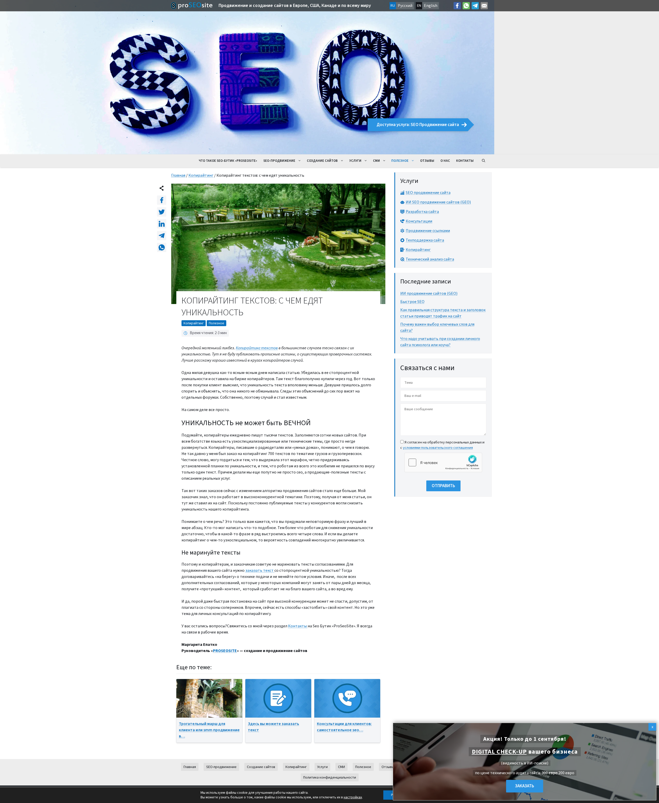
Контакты (465, 160)
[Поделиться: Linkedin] (161, 223)
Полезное (400, 160)
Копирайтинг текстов (257, 348)
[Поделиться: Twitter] (161, 212)
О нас (445, 160)
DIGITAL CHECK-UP (499, 751)
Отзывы (427, 160)
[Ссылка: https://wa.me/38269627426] (466, 5)
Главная (178, 175)
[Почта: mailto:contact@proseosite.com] (484, 5)
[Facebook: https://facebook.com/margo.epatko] (457, 5)
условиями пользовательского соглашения (438, 447)
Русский (405, 5)
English (430, 5)
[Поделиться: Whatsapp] (161, 247)
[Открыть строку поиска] (483, 160)
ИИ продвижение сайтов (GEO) (428, 293)
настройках (353, 797)
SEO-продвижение (279, 160)
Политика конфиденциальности (329, 777)
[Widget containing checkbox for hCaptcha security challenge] (443, 462)
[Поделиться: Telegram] (161, 235)
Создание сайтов (322, 160)
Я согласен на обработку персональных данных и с (442, 445)
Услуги (355, 160)
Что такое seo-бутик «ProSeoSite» (228, 160)
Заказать (524, 786)
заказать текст (259, 570)
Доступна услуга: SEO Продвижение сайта (418, 125)
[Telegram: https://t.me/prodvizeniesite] (475, 5)
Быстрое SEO (412, 302)
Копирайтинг (200, 175)
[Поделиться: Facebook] (161, 200)
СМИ (376, 160)
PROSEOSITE (225, 651)
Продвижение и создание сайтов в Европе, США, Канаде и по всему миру (295, 5)
